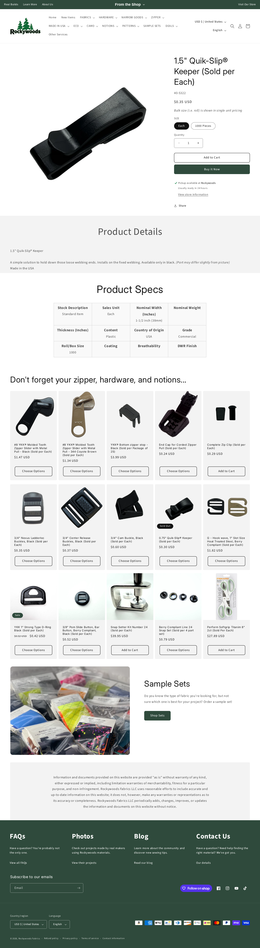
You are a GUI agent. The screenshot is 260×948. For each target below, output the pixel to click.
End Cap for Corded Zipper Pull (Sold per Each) (178, 446)
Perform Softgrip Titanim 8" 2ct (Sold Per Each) (226, 628)
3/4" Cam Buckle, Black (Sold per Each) (127, 539)
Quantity (179, 135)
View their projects (84, 863)
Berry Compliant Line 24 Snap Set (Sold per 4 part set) (176, 630)
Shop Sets (157, 715)
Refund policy (51, 938)
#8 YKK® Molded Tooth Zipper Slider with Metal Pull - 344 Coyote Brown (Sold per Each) (80, 450)
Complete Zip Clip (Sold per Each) (226, 446)
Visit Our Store (247, 4)
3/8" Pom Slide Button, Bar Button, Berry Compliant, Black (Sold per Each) (81, 630)
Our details (203, 863)
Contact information (114, 938)
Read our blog (143, 863)
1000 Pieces (203, 126)
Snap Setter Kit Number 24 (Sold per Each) (129, 628)
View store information (193, 195)
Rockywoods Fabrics (29, 938)
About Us (47, 4)
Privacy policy (70, 938)
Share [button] (182, 206)
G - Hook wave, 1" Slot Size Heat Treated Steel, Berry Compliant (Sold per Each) (226, 541)
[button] (87, 17)
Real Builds (11, 4)
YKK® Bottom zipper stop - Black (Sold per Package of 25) (129, 448)
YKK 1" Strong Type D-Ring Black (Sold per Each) (32, 628)
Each (181, 126)
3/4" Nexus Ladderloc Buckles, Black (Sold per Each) (31, 541)
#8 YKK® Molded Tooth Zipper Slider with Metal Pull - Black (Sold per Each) (33, 448)
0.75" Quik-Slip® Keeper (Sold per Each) (175, 539)
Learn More (30, 4)
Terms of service (90, 938)
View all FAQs (18, 863)
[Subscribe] (78, 888)
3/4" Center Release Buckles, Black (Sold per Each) (79, 541)
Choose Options (33, 471)
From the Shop (128, 4)
